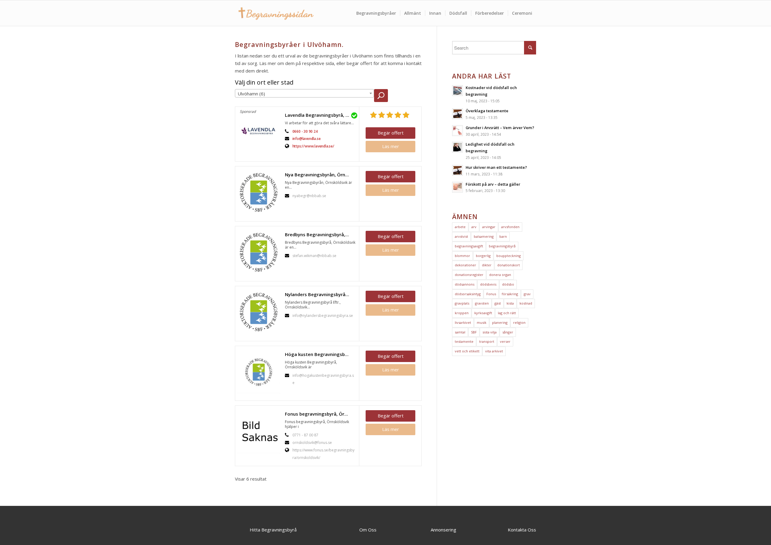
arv (473, 227)
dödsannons (464, 284)
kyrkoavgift (483, 313)
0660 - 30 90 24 (305, 131)
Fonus (491, 294)
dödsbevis (488, 284)
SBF (474, 332)
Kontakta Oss (522, 530)
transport (486, 341)
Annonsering (443, 530)
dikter (487, 265)
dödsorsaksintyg (468, 294)
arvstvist (461, 236)
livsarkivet (463, 322)
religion (519, 322)
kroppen (462, 313)
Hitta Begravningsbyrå (273, 530)
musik (481, 322)
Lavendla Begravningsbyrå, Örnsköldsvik (320, 115)
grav (527, 294)
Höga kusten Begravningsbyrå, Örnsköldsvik (320, 354)
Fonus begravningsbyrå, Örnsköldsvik (320, 414)
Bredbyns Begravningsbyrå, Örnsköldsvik (320, 234)
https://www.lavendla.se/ (313, 146)
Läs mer (390, 146)
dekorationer (465, 265)
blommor (462, 255)
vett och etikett (467, 351)
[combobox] (304, 93)
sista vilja (489, 332)
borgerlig (483, 255)
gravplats (462, 303)
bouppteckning (508, 255)
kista (510, 303)
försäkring (510, 294)
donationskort (508, 265)
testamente (464, 341)
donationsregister (469, 274)
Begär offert (391, 133)
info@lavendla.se (306, 138)
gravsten (482, 303)
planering (499, 322)
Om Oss (367, 530)
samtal (460, 332)
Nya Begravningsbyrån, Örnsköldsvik (320, 175)
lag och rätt (507, 313)
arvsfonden (510, 227)
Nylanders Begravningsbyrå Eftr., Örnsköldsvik (320, 294)
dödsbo (508, 284)
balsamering (484, 236)
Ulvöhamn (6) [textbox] (251, 94)
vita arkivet (494, 351)
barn (503, 236)
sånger (507, 332)
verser (505, 341)
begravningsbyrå (502, 246)
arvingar (488, 227)
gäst (498, 303)
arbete (460, 227)
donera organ (500, 274)
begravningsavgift (469, 246)
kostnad (526, 303)
